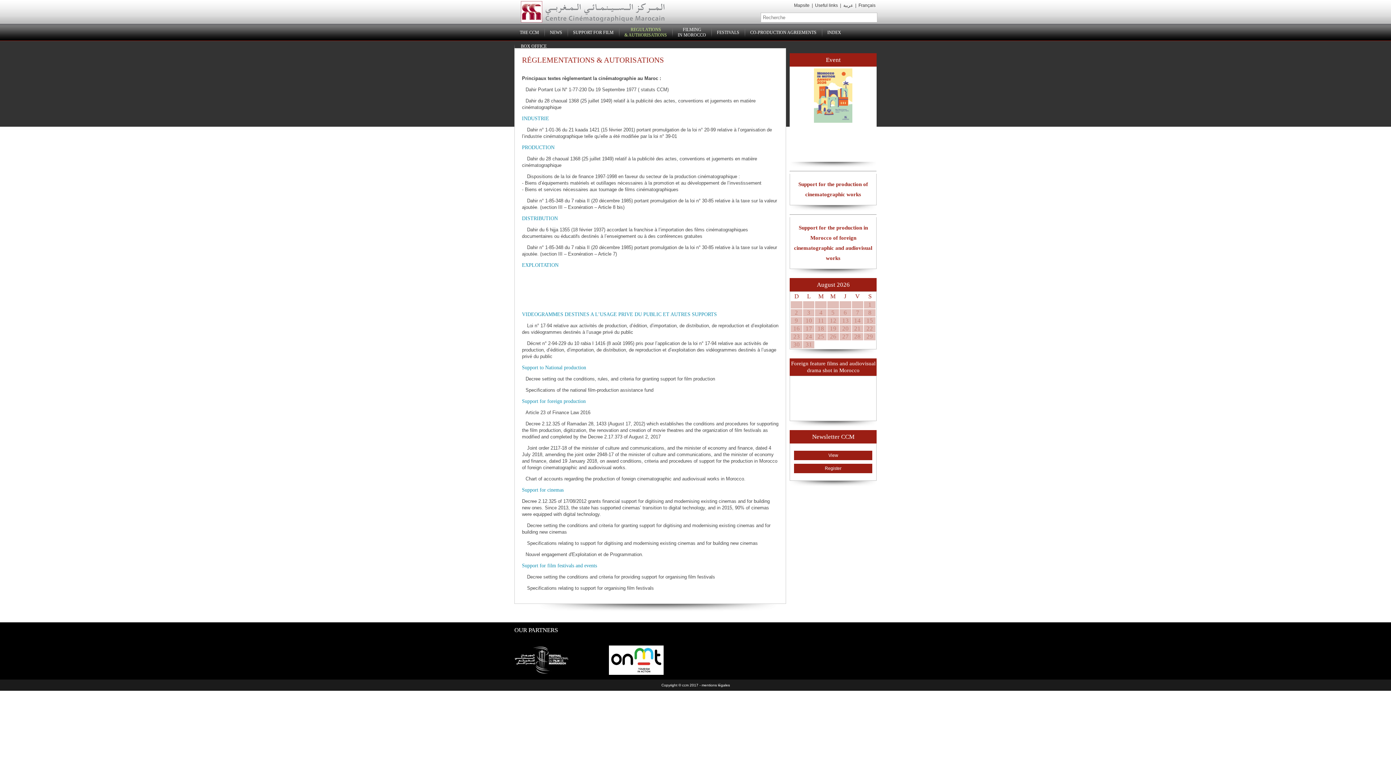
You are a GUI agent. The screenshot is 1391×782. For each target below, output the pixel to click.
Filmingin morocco (692, 32)
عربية (848, 5)
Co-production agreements (783, 32)
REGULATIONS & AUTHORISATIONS (646, 32)
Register (833, 468)
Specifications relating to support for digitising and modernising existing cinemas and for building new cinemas (642, 543)
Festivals (728, 32)
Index (834, 32)
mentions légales (716, 685)
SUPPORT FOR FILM (593, 32)
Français (867, 5)
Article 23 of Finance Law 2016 (558, 412)
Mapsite (802, 5)
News (556, 32)
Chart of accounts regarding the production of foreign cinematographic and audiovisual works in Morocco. (635, 479)
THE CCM (529, 32)
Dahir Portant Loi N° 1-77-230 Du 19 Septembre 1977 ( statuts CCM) (597, 89)
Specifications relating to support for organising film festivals (590, 588)
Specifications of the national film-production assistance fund (589, 390)
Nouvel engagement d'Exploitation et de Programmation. (584, 554)
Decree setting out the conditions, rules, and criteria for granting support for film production (620, 379)
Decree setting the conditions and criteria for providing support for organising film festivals (620, 577)
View (833, 455)
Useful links (826, 5)
